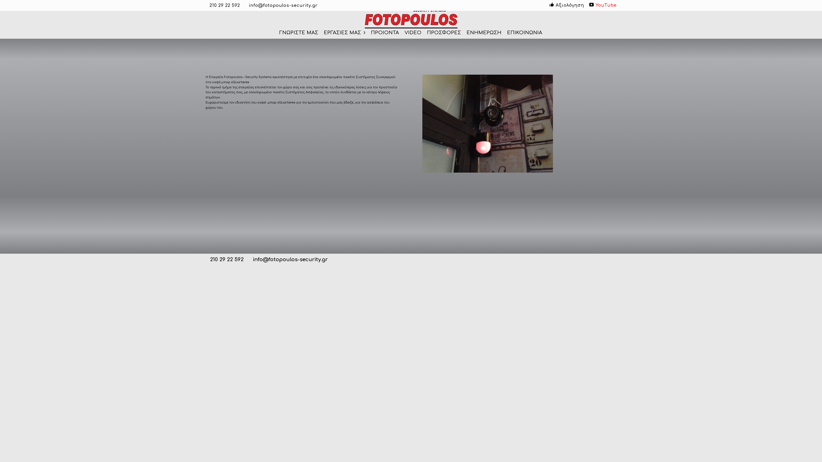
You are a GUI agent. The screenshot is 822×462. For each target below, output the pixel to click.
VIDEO (413, 33)
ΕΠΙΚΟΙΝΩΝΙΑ (524, 33)
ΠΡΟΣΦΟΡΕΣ (444, 33)
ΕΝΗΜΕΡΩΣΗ (484, 33)
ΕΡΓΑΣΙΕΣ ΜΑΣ (342, 33)
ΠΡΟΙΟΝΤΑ (385, 33)
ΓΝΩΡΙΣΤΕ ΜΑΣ (298, 33)
